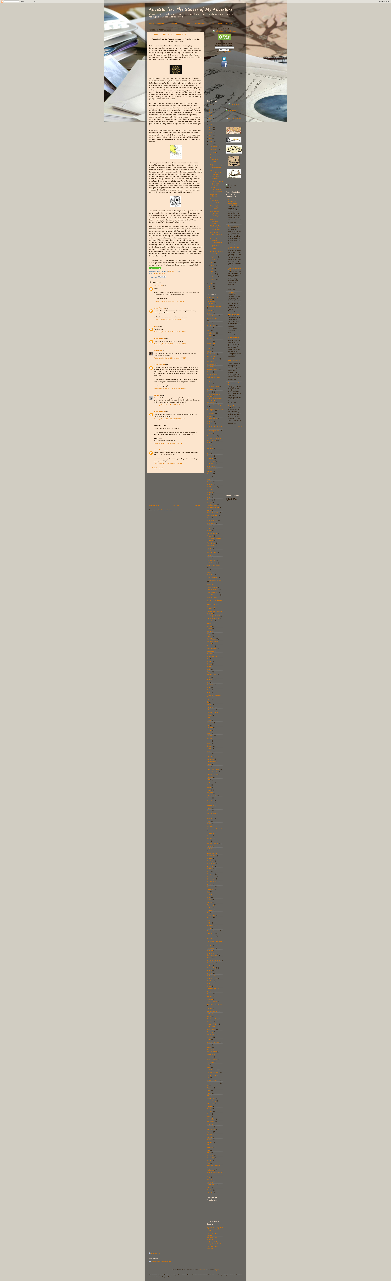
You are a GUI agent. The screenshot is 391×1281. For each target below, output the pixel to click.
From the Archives (212, 589)
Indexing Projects (212, 712)
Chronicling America (213, 431)
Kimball (209, 754)
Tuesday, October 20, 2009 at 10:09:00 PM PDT (169, 320)
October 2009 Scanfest (214, 177)
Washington (210, 1121)
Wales (209, 1114)
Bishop (209, 351)
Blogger (216, 1270)
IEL (208, 702)
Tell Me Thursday (212, 1059)
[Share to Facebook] (165, 277)
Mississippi (210, 833)
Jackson (209, 730)
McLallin (209, 808)
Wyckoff (209, 1179)
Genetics (209, 623)
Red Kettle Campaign (213, 960)
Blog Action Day (212, 354)
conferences (211, 461)
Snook (209, 1016)
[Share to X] (163, 277)
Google (209, 636)
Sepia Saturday (212, 1001)
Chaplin (209, 421)
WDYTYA (210, 1124)
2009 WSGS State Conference (212, 302)
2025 (211, 104)
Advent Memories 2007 (214, 318)
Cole (208, 450)
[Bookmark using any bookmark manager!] (224, 31)
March (213, 274)
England (209, 526)
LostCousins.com (212, 774)
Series (211, 23)
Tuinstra (209, 1093)
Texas (208, 1067)
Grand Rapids (211, 639)
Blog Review (211, 356)
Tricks (208, 1090)
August (213, 259)
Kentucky (210, 751)
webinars (210, 1127)
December (214, 146)
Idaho (208, 699)
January (213, 279)
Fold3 (208, 557)
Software (209, 1021)
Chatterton (210, 424)
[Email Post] (178, 271)
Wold (208, 1163)
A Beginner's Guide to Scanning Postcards (216, 183)
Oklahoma (210, 894)
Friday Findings (212, 577)
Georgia (209, 626)
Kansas (209, 748)
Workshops (210, 1170)
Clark (208, 443)
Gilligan (209, 634)
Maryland (210, 792)
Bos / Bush (210, 366)
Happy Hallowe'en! (216, 155)
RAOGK (209, 957)
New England (211, 863)
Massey (209, 798)
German (209, 628)
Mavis (156, 326)
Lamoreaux (210, 759)
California (210, 389)
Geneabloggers (212, 604)
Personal (162, 273)
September (214, 257)
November (214, 149)
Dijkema (209, 510)
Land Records (211, 761)
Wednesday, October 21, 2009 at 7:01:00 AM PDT (170, 344)
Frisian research (212, 587)
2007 (211, 286)
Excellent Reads (212, 533)
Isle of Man (210, 723)
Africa (208, 322)
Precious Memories (213, 931)
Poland (209, 928)
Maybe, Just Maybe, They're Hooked (216, 234)
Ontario (209, 900)
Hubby (209, 687)
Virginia (209, 1109)
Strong (209, 1039)
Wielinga (209, 1137)
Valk (208, 1096)
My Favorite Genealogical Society (215, 207)
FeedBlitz (228, 52)
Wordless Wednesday (214, 1165)
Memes (209, 811)
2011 (210, 138)
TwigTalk (231, 406)
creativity (209, 471)
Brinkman (210, 372)
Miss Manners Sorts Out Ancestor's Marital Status (215, 214)
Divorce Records (212, 515)
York (208, 1187)
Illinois (209, 704)
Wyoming (210, 1182)
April (212, 271)
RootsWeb (210, 981)
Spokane (209, 1037)
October (213, 152)
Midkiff (209, 821)
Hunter (209, 692)
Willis (208, 1150)
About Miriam (162, 23)
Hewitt (209, 666)
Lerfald (209, 764)
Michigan (210, 818)
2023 (211, 110)
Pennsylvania (211, 915)
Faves (189, 23)
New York (210, 868)
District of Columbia (213, 513)
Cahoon (209, 381)
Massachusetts (211, 795)
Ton (208, 1085)
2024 (211, 107)
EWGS (209, 531)
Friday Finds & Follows (214, 580)
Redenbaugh (211, 963)
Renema (209, 965)
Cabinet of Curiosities (213, 377)
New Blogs (210, 861)
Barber (209, 348)
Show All (240, 426)
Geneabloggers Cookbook (212, 607)
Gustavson (210, 651)
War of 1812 (211, 1119)
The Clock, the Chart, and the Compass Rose (167, 35)
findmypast (210, 545)
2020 (211, 113)
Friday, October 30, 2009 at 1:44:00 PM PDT (168, 443)
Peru (208, 920)
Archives (209, 335)
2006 (211, 289)
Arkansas (210, 341)
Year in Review (211, 1184)
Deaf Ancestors (211, 487)
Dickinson (210, 502)
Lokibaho (202, 1270)
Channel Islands (212, 418)
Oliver (208, 897)
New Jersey (210, 866)
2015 (211, 127)
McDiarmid (210, 805)
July (212, 262)
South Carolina (211, 1026)
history (209, 677)
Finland (209, 548)
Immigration (210, 707)
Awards (174, 23)
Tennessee (210, 1062)
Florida (209, 555)
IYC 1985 (210, 728)
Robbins (209, 970)
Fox (208, 570)
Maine (209, 785)
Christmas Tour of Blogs (214, 426)
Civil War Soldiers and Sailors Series (214, 439)
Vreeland (209, 1111)
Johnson (209, 738)
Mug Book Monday (213, 843)
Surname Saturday (213, 1042)
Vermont (209, 1106)
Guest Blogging (212, 648)
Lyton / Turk (210, 782)
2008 (211, 283)
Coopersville (211, 466)
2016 (211, 124)
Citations (209, 433)
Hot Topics (210, 685)
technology (210, 1057)
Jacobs (209, 733)
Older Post (197, 505)
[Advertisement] (175, 488)
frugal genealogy (212, 592)
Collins (209, 453)
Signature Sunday (212, 1011)
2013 (211, 133)
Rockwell (209, 973)
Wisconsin (210, 1155)
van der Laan (211, 1098)
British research (212, 374)
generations (210, 621)
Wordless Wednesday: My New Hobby (216, 172)
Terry (208, 1065)
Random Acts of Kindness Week (212, 954)
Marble (209, 787)
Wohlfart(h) (210, 1158)
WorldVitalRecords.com (214, 1172)
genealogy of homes (213, 618)
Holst (208, 682)
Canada (209, 392)
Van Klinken (210, 1103)
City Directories (211, 436)
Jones (209, 741)
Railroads (210, 950)
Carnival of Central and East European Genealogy (214, 400)
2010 (211, 141)
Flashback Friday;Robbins (211, 551)
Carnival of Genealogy (214, 405)
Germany (210, 631)
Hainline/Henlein (212, 656)
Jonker (209, 743)
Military (209, 823)
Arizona (209, 338)
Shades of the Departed (214, 1004)
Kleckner (209, 756)
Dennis (209, 494)
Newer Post (154, 505)
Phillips (209, 923)
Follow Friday (211, 560)
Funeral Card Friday (213, 595)
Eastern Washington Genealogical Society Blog (232, 202)
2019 (211, 115)
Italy (208, 725)
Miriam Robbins (159, 308)
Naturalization (211, 856)
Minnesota (210, 826)
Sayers (209, 991)
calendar (209, 384)
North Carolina (211, 876)
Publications (210, 948)
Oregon (209, 902)
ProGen (209, 938)
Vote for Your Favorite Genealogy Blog (216, 240)
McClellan (210, 803)
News (208, 871)
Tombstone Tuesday (213, 1083)
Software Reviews (212, 1024)
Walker (209, 1116)
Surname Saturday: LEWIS (214, 221)
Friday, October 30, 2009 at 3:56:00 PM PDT (168, 463)
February (214, 277)
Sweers (209, 1047)
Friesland (210, 584)
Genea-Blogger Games (214, 600)
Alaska (156, 273)
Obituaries (210, 889)
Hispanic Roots (211, 674)
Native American (212, 853)
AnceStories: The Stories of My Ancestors (190, 9)
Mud (208, 841)
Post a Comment (157, 468)
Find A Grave (211, 543)
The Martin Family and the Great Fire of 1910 (216, 227)
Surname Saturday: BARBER (214, 159)
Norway (209, 884)
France (209, 572)
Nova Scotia (210, 887)
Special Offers (200, 23)
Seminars (210, 999)
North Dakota (211, 879)
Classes (209, 445)
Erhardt (209, 528)
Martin (209, 790)
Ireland (209, 720)
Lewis (208, 767)
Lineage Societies (212, 772)
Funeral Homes (212, 597)
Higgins (209, 672)
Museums (210, 846)
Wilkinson (210, 1147)
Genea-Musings (233, 226)
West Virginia (211, 1129)
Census (209, 416)
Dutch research (212, 520)
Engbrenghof (211, 523)
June (212, 265)
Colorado (210, 456)
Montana (209, 838)
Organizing (210, 905)
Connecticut (210, 463)
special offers (211, 1034)
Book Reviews (211, 364)
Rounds (209, 983)
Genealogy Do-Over (213, 616)
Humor (209, 690)
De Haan (209, 482)
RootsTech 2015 (212, 978)
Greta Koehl (158, 350)
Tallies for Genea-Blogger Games (212, 1050)
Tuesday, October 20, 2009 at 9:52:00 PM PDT (169, 301)
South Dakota (211, 1029)
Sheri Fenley (158, 285)
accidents (210, 310)
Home (151, 23)
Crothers (209, 474)
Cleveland (210, 448)
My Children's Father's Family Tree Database (214, 1243)
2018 (211, 118)
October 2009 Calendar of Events (214, 246)
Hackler (209, 653)
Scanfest (209, 994)
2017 (211, 121)
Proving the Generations (214, 941)
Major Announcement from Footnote (216, 165)
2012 (211, 135)
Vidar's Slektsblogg (234, 314)
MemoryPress (211, 813)
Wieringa (209, 1140)
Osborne (209, 907)
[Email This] (159, 277)
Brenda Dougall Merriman (233, 338)
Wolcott (209, 1160)
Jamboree (210, 735)
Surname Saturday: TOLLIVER (214, 200)
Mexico (209, 816)
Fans (182, 23)
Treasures (210, 1088)
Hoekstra (210, 679)
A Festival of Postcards (214, 306)
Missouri (209, 836)
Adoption (209, 313)
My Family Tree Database (212, 1238)
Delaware (210, 492)
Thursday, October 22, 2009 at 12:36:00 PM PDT (169, 405)
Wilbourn (209, 1145)
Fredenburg (210, 575)
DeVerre (209, 497)
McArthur (210, 800)
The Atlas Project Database (212, 1247)
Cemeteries (210, 413)
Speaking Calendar (225, 23)
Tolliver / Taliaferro (212, 1080)
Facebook (210, 536)
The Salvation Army (213, 1072)
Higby (208, 669)
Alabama (209, 328)
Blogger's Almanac (213, 359)
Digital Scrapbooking (213, 507)
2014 (211, 130)
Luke (208, 779)
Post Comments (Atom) (165, 510)
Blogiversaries (211, 361)
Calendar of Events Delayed (216, 252)
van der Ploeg (211, 1101)
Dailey (209, 479)
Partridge (210, 910)
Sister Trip (210, 1013)
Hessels (209, 664)
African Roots (211, 325)
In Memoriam (211, 710)
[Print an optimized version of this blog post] (155, 269)
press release (211, 936)
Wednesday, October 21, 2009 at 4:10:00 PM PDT (170, 358)
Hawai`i (209, 661)
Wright (209, 1177)
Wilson (209, 1153)
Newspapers (211, 874)
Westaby (209, 1132)
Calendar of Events (213, 386)
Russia (209, 986)
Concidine (210, 458)
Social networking (212, 1019)
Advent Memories (212, 316)
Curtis (208, 476)
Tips (208, 1077)
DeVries (209, 500)
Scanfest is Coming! (213, 195)
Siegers (209, 1008)
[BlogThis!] (161, 277)
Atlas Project (211, 343)
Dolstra (209, 518)
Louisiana (210, 777)
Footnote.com (211, 563)
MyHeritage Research (214, 849)
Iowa (208, 717)
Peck (208, 912)
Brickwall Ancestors (213, 369)
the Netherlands (212, 1070)
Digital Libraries (212, 505)
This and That (211, 1075)
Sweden (209, 1045)
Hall (208, 659)
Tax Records (211, 1054)
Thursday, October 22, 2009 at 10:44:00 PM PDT (169, 419)
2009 (211, 144)
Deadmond (210, 484)
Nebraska (210, 858)
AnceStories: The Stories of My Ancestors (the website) (215, 1228)
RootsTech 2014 (212, 976)
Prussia (209, 945)
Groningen (210, 646)
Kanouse (209, 746)
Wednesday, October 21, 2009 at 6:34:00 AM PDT (170, 332)
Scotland (209, 996)
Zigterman (210, 1192)
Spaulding (210, 1032)
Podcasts (210, 925)
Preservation (211, 933)
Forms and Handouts (213, 565)
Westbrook (210, 1134)
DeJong (209, 489)
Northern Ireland (212, 881)
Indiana (209, 715)
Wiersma (209, 1142)
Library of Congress (213, 769)
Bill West (157, 395)
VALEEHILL (232, 293)
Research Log (211, 968)
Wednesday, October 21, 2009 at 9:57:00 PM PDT (170, 388)
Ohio (208, 892)
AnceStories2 (211, 333)
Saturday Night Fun (213, 988)
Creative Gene (211, 469)
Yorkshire (210, 1190)
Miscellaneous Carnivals (214, 829)
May (212, 268)
